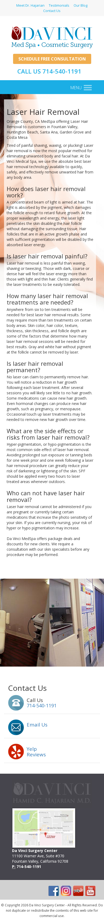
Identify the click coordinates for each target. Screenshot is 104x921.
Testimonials (59, 5)
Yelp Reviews (36, 751)
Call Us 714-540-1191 (49, 71)
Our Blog (80, 5)
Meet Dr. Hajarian (30, 5)
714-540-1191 (42, 705)
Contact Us (52, 10)
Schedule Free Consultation (52, 59)
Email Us (37, 724)
